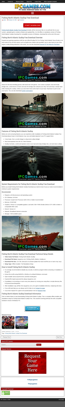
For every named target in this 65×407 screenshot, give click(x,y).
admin (4, 20)
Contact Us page (40, 288)
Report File (29, 1)
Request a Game (20, 1)
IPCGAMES (61, 399)
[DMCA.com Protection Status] (6, 394)
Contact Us (10, 1)
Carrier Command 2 (27, 90)
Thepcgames (32, 384)
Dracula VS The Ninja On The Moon (49, 44)
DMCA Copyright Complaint (50, 1)
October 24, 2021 (12, 20)
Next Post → (60, 337)
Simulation (21, 20)
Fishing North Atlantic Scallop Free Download (20, 18)
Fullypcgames (32, 380)
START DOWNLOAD (32, 25)
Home (3, 1)
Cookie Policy (38, 1)
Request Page (42, 290)
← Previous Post (6, 337)
